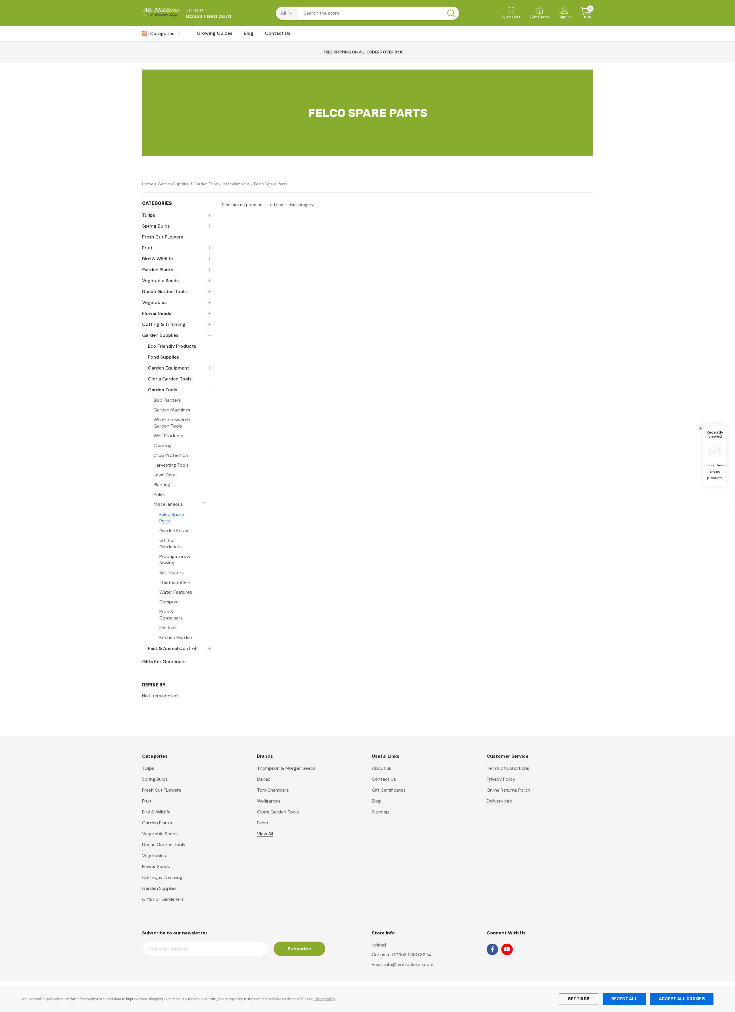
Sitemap (380, 812)
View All (265, 834)
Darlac (263, 779)
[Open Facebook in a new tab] (492, 949)
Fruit (147, 801)
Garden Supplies (159, 888)
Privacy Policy (324, 998)
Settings (578, 998)
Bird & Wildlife (156, 812)
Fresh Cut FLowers (161, 790)
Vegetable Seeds (160, 834)
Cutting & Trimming (162, 877)
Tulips (148, 768)
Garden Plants (157, 823)
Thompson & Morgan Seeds (286, 768)
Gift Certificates (389, 790)
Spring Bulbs (155, 779)
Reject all (624, 998)
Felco (262, 823)
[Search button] (451, 13)
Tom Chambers (273, 790)
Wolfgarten (268, 801)
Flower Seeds (156, 866)
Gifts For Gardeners (163, 899)
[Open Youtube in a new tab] (507, 949)
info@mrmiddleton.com (408, 964)
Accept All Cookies (682, 998)
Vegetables (154, 856)
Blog (376, 801)
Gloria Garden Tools (278, 812)
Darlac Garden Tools (163, 845)
